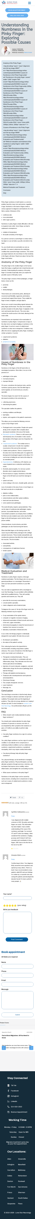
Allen (9, 1159)
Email (3, 980)
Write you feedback (10, 909)
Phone (3, 971)
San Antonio (22, 1187)
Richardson (22, 1176)
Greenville (22, 1159)
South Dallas (23, 1198)
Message (4, 989)
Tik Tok (13, 1085)
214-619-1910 (16, 1107)
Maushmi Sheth (6, 1032)
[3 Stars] (5, 802)
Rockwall (21, 1181)
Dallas (9, 1176)
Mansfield (21, 1164)
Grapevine (11, 1204)
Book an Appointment (19, 1112)
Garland (10, 1198)
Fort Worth (11, 1187)
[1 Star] (2, 802)
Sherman (21, 1192)
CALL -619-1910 (17, 15)
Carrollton (11, 1170)
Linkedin (14, 1101)
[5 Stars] (8, 802)
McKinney (21, 1170)
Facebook (15, 1091)
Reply (13, 816)
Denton (10, 1181)
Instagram (15, 1096)
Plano (20, 1204)
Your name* (7, 894)
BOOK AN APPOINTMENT (17, 10)
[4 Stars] (6, 802)
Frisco (9, 1192)
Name (3, 962)
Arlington (10, 1164)
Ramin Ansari (28, 52)
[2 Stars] (3, 802)
